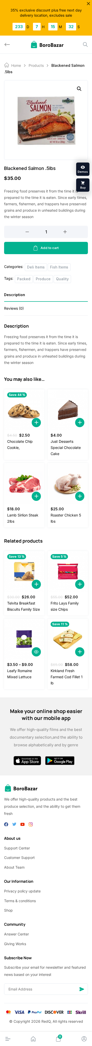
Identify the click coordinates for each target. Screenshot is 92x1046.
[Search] (85, 44)
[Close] (88, 3)
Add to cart (50, 248)
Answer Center (16, 934)
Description (14, 295)
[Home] (33, 1038)
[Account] (84, 1039)
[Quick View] (36, 651)
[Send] (82, 989)
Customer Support (19, 857)
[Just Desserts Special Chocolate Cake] (68, 409)
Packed (23, 279)
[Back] (7, 44)
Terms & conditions (20, 901)
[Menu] (8, 1039)
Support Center (17, 848)
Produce (43, 279)
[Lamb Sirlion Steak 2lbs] (24, 483)
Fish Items (59, 267)
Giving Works (15, 944)
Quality (62, 279)
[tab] (46, 296)
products (36, 65)
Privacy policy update (22, 891)
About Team (14, 867)
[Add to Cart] (36, 422)
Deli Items (36, 267)
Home (16, 65)
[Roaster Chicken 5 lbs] (68, 483)
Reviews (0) (14, 308)
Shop (8, 910)
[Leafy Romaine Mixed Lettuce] (24, 639)
